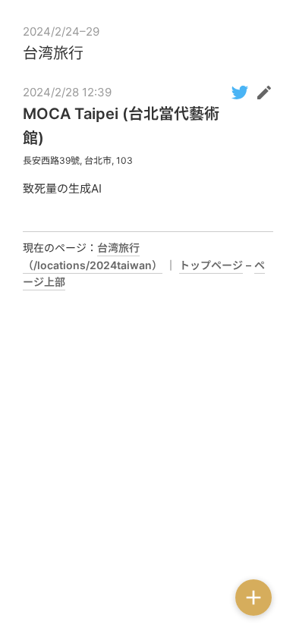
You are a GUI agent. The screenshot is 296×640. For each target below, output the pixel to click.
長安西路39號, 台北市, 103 (78, 160)
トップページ (211, 265)
